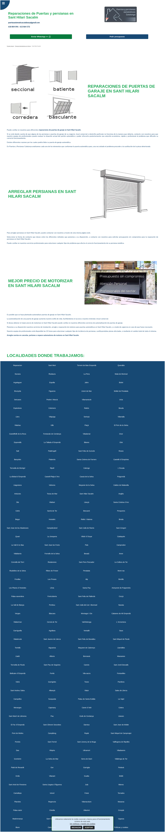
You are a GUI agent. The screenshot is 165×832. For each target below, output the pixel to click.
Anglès (121, 494)
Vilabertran (17, 622)
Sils (17, 502)
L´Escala (121, 468)
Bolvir (121, 382)
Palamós (52, 459)
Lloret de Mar (86, 391)
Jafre (87, 382)
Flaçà (87, 425)
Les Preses (52, 579)
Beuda (121, 408)
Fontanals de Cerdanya (52, 434)
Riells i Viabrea (86, 519)
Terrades (121, 793)
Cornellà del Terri (17, 562)
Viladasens (121, 750)
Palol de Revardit (17, 767)
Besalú (86, 554)
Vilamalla (121, 417)
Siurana (18, 374)
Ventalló (87, 631)
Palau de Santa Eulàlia (86, 699)
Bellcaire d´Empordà (17, 673)
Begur (17, 519)
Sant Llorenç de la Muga (86, 742)
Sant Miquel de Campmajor (121, 733)
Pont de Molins (17, 733)
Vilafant (52, 502)
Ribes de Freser (52, 571)
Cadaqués (121, 536)
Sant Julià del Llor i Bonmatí (86, 605)
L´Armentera (121, 622)
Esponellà (17, 442)
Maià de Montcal (121, 374)
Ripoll (52, 468)
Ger (52, 767)
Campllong (52, 733)
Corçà (121, 596)
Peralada (86, 571)
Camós (86, 665)
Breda (121, 519)
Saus (121, 631)
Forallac (18, 579)
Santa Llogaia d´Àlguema (52, 785)
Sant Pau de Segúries (52, 665)
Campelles (18, 699)
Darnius (87, 725)
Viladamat (86, 434)
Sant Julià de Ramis (86, 528)
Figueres (52, 391)
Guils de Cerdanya (86, 716)
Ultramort (86, 750)
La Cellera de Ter (121, 562)
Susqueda (52, 699)
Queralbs (121, 365)
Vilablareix (17, 554)
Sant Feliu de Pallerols (86, 596)
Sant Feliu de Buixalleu (86, 639)
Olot (121, 442)
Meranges (17, 708)
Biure (18, 827)
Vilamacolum (86, 802)
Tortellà (17, 648)
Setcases (17, 400)
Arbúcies (17, 494)
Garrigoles (52, 682)
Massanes (121, 656)
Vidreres (52, 485)
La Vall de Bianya (17, 605)
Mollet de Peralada (121, 391)
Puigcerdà (121, 477)
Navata (121, 605)
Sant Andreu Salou (17, 690)
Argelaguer (17, 382)
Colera (121, 708)
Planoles (17, 802)
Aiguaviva (52, 648)
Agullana (52, 631)
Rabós (86, 408)
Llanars (121, 716)
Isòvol (52, 793)
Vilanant (52, 776)
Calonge (86, 468)
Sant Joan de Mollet (121, 725)
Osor (121, 434)
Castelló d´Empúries (121, 459)
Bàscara (52, 613)
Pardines (121, 682)
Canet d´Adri (86, 708)
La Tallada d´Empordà (52, 442)
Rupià (86, 733)
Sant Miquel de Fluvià (121, 639)
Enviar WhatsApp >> (39, 37)
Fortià (52, 673)
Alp (86, 579)
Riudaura (52, 374)
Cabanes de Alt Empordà (121, 613)
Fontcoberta (52, 596)
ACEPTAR (88, 827)
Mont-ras (121, 571)
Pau (52, 716)
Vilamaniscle (86, 400)
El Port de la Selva (121, 425)
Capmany (52, 708)
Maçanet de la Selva (86, 485)
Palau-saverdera (17, 596)
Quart (17, 536)
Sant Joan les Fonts (52, 545)
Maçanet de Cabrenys (86, 648)
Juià (86, 785)
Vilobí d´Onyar (86, 536)
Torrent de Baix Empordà (86, 365)
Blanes (86, 442)
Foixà (87, 793)
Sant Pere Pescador (86, 562)
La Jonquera (52, 536)
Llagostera (18, 485)
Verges (17, 613)
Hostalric (52, 519)
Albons (52, 656)
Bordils (121, 579)
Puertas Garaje (10, 46)
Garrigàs (86, 767)
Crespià (121, 810)
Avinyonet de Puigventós (121, 588)
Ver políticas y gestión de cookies (82, 824)
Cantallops (18, 793)
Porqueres (121, 511)
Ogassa (121, 819)
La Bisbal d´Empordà (18, 477)
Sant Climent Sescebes (52, 725)
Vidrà (18, 682)
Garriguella (17, 631)
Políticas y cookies (121, 827)
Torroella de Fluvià (18, 665)
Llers (17, 417)
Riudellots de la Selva (17, 571)
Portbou (52, 605)
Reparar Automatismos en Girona (23, 46)
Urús (121, 400)
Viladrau (18, 425)
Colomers (52, 408)
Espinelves (17, 408)
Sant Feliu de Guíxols (86, 451)
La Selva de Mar (52, 759)
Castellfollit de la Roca (17, 434)
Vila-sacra (86, 673)
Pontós (17, 742)
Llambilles (121, 648)
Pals (86, 545)
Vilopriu (52, 750)
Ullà (52, 425)
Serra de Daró (86, 759)
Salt (17, 451)
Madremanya (18, 819)
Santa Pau (87, 588)
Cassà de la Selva (87, 477)
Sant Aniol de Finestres (17, 785)
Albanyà (52, 690)
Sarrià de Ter (52, 511)
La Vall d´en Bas (17, 545)
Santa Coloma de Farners (86, 459)
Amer (121, 554)
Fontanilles (121, 673)
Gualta (86, 776)
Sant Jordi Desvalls (121, 665)
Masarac (121, 802)
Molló (121, 776)
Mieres (121, 785)
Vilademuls (17, 639)
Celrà (18, 511)
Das (17, 750)
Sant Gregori (121, 528)
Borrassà (86, 656)
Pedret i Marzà (52, 400)
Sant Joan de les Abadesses (17, 528)
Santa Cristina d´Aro (121, 502)
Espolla (52, 382)
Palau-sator (17, 810)
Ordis (18, 776)
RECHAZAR (76, 827)
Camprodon (121, 545)
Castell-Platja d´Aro (52, 477)
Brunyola (17, 391)
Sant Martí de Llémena (17, 716)
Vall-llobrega (86, 622)
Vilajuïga (52, 417)
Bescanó (86, 511)
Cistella (52, 810)
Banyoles (17, 459)
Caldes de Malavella (121, 485)
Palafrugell (52, 451)
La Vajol (121, 699)
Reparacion (17, 365)
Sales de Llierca (121, 690)
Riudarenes (52, 562)
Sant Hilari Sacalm (87, 494)
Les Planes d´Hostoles (17, 588)
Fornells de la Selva (52, 554)
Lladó (18, 656)
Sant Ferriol (52, 742)
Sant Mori (52, 365)
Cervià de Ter (52, 622)
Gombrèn (17, 759)
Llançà (86, 502)
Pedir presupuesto (117, 37)
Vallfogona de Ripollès (121, 742)
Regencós (52, 802)
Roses (121, 451)
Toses (86, 682)
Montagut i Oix (86, 613)
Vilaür (86, 690)
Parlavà (121, 767)
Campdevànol (52, 528)
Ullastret (86, 810)
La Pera (87, 374)
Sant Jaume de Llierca (52, 639)
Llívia (52, 588)
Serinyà (86, 417)
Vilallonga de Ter (121, 759)
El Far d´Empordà (17, 725)
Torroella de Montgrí (17, 468)
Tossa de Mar (52, 494)
